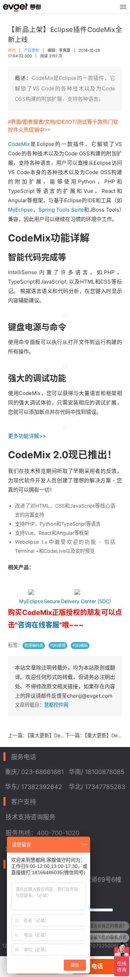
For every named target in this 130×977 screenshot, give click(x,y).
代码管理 (58, 645)
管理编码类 (33, 645)
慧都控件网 (56, 705)
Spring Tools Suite (61, 209)
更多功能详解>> (27, 436)
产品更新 (31, 50)
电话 (97, 966)
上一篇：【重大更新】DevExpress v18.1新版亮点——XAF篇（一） (36, 735)
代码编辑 (80, 645)
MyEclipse (20, 209)
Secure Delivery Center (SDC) (77, 601)
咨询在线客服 (38, 625)
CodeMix (19, 144)
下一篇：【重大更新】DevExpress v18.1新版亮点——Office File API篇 (93, 735)
